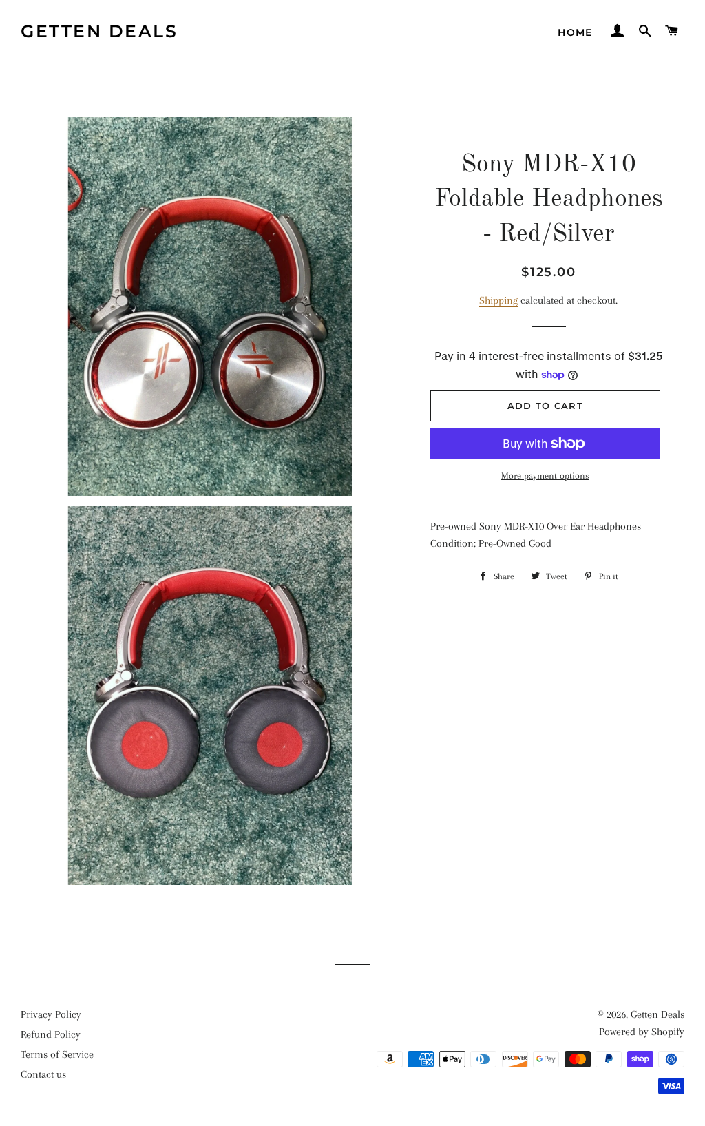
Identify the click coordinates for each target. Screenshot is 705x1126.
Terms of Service (57, 1054)
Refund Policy (51, 1034)
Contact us (43, 1074)
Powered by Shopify (641, 1031)
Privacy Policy (51, 1014)
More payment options (545, 475)
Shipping (498, 300)
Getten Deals (99, 31)
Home (575, 32)
